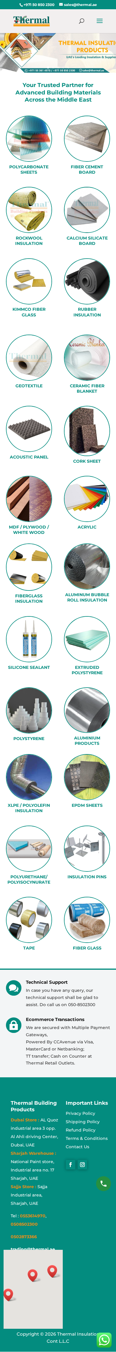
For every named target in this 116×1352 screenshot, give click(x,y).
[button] (10, 1295)
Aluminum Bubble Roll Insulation (87, 597)
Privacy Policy (80, 1113)
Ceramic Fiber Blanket (87, 388)
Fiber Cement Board (87, 169)
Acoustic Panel (29, 457)
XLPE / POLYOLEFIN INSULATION (29, 808)
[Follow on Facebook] (70, 1164)
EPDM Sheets (87, 805)
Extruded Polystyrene (87, 670)
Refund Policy (80, 1130)
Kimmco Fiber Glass (29, 312)
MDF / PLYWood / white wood (29, 529)
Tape (29, 948)
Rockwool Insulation (29, 240)
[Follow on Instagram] (82, 1164)
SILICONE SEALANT (29, 667)
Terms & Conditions (87, 1138)
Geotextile (29, 385)
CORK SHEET (87, 461)
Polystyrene (28, 738)
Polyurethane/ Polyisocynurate (28, 879)
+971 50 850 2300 (38, 4)
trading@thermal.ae (33, 1249)
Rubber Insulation (87, 312)
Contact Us (77, 1146)
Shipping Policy (83, 1121)
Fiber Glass (87, 948)
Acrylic (87, 527)
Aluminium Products (87, 740)
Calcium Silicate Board (87, 240)
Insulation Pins (87, 876)
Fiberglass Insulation (29, 598)
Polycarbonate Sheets (28, 169)
